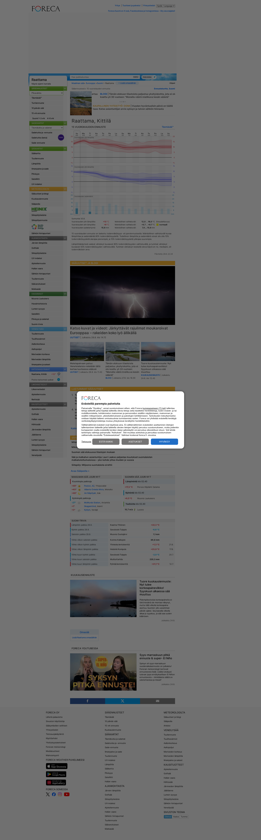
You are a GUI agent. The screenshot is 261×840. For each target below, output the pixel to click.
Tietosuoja (86, 441)
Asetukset (135, 442)
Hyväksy (164, 442)
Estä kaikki (106, 442)
